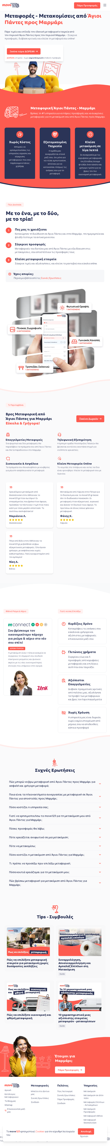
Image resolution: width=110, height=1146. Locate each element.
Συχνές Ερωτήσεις (51, 278)
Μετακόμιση (90, 1091)
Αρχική (8, 1090)
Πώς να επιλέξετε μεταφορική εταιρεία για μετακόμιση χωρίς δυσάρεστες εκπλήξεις (27, 963)
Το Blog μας (10, 1101)
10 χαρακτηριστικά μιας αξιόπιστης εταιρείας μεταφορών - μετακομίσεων (76, 1018)
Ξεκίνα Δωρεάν (88, 418)
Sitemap (8, 1105)
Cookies (40, 1131)
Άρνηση (84, 1136)
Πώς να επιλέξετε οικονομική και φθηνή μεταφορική (29, 1016)
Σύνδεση (35, 1102)
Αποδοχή (86, 1131)
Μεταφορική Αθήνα (93, 1115)
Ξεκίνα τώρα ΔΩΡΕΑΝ (22, 51)
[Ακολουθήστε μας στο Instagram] (108, 1139)
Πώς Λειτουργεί (65, 1091)
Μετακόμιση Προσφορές (90, 1110)
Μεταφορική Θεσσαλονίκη (90, 1121)
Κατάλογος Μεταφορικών (11, 1095)
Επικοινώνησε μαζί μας (16, 1110)
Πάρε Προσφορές (87, 5)
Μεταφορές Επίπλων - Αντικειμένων (94, 1103)
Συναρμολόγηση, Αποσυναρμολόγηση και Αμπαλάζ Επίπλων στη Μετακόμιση (74, 964)
